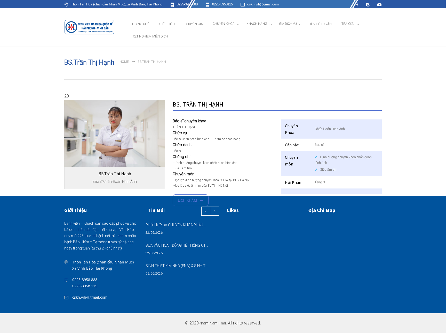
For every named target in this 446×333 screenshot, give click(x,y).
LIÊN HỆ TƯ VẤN (320, 24)
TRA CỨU (347, 24)
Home (124, 62)
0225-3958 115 (84, 285)
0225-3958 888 (84, 279)
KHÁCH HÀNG (256, 24)
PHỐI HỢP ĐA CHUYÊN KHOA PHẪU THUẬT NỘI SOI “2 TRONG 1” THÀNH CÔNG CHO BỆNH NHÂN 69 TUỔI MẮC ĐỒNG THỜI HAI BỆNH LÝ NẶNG (177, 225)
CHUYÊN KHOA (224, 24)
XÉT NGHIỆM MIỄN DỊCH (150, 36)
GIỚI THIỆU (167, 24)
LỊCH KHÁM (187, 200)
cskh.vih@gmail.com (263, 4)
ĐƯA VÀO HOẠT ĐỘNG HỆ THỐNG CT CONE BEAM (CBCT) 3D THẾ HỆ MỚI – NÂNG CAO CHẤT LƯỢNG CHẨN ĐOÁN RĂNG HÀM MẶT (177, 245)
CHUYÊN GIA (194, 24)
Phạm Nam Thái (212, 323)
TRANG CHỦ (140, 24)
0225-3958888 (187, 4)
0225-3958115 (222, 4)
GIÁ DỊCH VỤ (288, 24)
